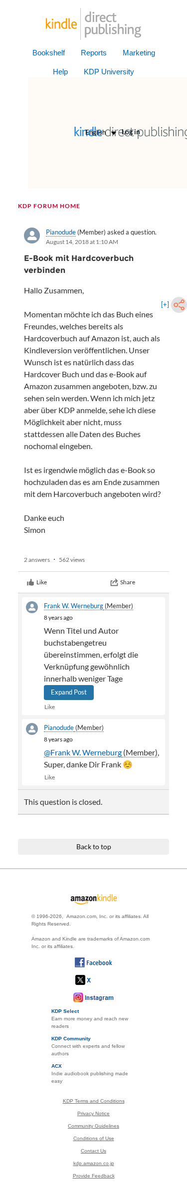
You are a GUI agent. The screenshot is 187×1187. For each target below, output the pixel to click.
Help (60, 71)
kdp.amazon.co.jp (93, 1163)
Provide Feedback (94, 1176)
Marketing (139, 52)
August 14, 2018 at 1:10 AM (82, 241)
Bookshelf (48, 52)
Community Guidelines (93, 1126)
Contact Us (93, 1151)
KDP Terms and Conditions (94, 1101)
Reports (94, 52)
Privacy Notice (93, 1113)
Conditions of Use (93, 1138)
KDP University (109, 71)
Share (127, 582)
